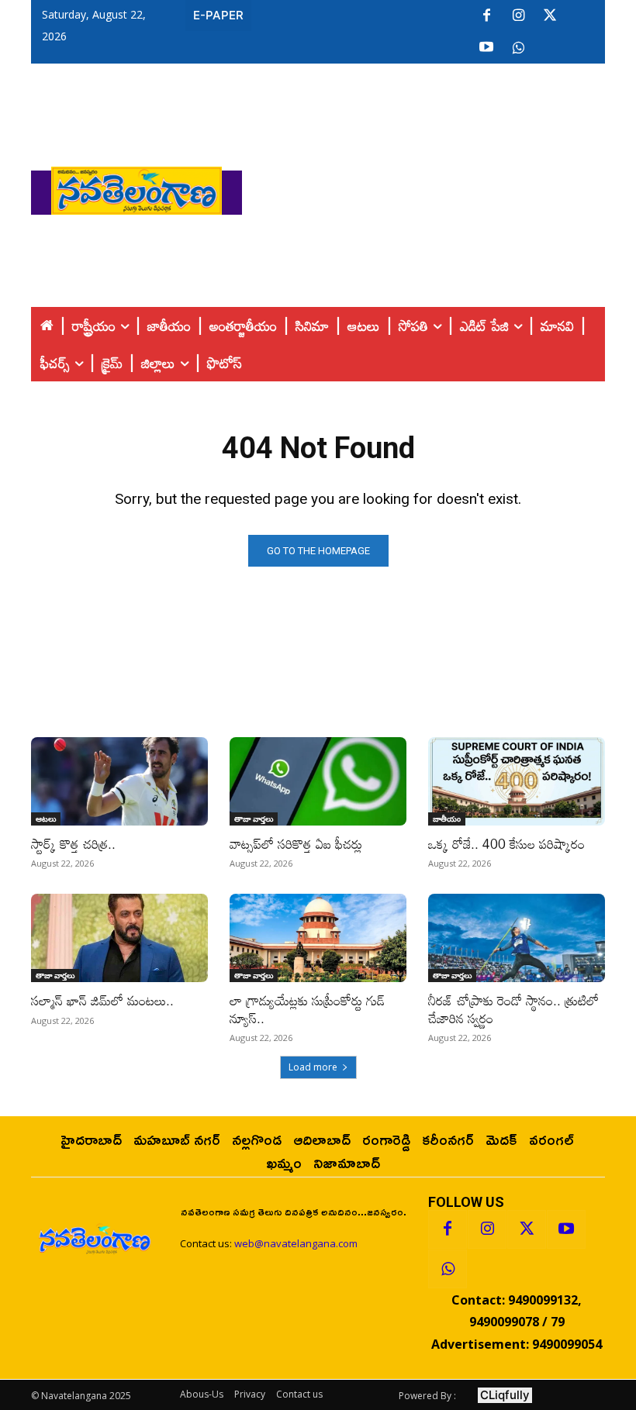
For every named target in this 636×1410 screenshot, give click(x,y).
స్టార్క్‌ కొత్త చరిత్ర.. (73, 844)
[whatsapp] (518, 48)
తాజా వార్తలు (253, 818)
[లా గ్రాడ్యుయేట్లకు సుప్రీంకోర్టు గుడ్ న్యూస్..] (318, 938)
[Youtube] (486, 48)
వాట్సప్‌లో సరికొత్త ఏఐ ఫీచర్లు (296, 844)
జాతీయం (447, 818)
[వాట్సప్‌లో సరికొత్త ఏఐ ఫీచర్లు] (318, 781)
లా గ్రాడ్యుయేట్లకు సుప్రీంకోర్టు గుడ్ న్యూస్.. (307, 1009)
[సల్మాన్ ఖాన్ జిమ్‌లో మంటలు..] (119, 938)
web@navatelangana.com (296, 1243)
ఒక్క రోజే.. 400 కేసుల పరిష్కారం (506, 844)
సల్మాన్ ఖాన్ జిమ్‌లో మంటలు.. (102, 1000)
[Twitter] (550, 16)
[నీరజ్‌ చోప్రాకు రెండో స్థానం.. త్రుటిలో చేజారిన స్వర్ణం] (516, 938)
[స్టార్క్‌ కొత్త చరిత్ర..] (119, 781)
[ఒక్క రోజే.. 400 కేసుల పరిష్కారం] (516, 781)
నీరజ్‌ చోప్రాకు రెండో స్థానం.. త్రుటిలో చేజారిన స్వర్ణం (513, 1009)
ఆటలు (46, 818)
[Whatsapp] (447, 1269)
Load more (313, 1067)
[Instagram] (518, 16)
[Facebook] (486, 16)
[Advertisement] (439, 186)
